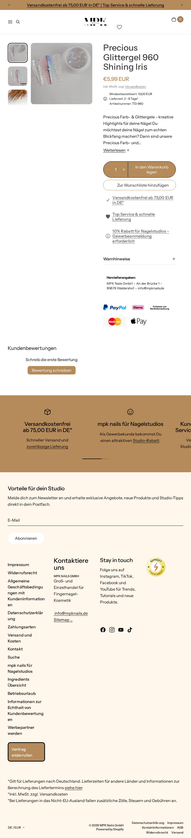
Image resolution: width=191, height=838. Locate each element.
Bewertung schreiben (51, 370)
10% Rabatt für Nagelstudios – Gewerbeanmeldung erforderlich (140, 236)
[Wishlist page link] (119, 27)
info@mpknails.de (71, 613)
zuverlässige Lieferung (47, 446)
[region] (95, 5)
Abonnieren (26, 538)
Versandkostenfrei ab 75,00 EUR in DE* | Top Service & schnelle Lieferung (95, 4)
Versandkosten (135, 86)
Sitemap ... (63, 619)
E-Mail (14, 520)
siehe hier (73, 787)
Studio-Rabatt (146, 440)
